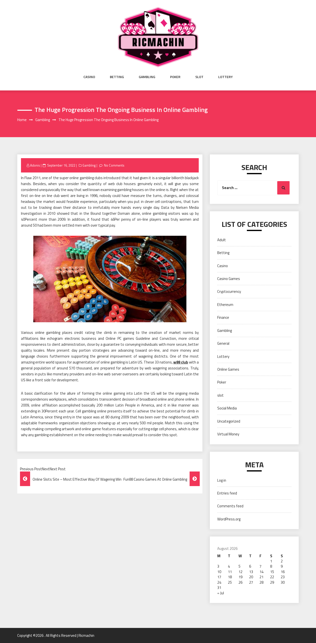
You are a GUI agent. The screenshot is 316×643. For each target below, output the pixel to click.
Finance (223, 317)
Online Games (228, 369)
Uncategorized (228, 421)
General (223, 343)
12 (240, 572)
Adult (221, 240)
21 (261, 577)
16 (283, 572)
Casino (89, 76)
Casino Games (228, 278)
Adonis (35, 165)
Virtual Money (228, 434)
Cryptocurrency (229, 291)
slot (199, 76)
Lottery (225, 76)
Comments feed (230, 506)
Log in (221, 480)
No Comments (114, 165)
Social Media (227, 408)
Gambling (147, 76)
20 (251, 577)
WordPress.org (228, 519)
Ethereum (225, 304)
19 (240, 577)
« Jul (220, 593)
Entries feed (227, 493)
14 (261, 572)
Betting (117, 76)
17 (219, 577)
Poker (175, 76)
